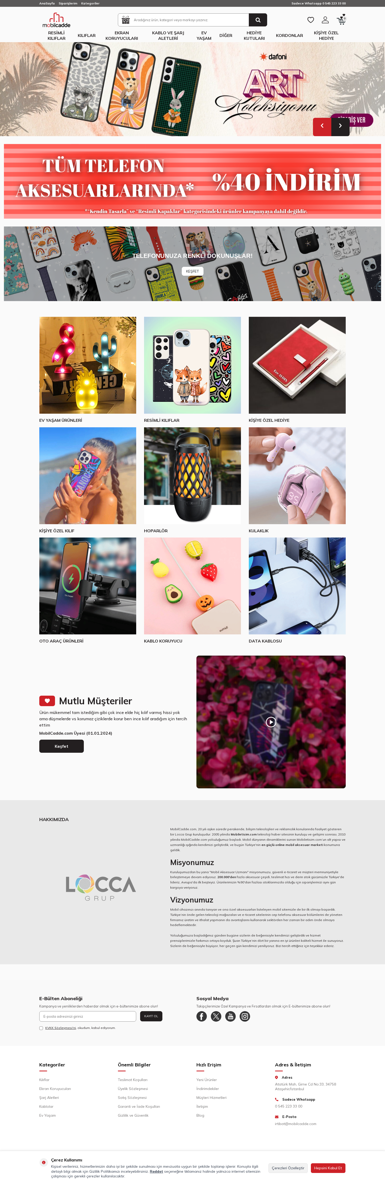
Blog (200, 1115)
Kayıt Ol (151, 1016)
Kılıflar (87, 35)
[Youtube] (230, 1016)
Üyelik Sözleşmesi (133, 1088)
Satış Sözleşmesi (132, 1097)
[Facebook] (201, 1016)
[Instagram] (245, 1016)
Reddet (156, 1171)
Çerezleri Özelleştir (288, 1168)
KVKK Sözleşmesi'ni (60, 1028)
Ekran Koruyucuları (122, 35)
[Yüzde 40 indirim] (192, 181)
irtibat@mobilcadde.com (295, 1123)
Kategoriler (90, 3)
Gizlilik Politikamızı (104, 1171)
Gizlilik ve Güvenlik (133, 1115)
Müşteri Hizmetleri (211, 1097)
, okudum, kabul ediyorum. (80, 1028)
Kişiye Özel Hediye (326, 35)
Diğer (225, 35)
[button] (322, 127)
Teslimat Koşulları (132, 1079)
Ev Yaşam (204, 35)
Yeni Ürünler (206, 1079)
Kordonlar (289, 35)
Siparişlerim (68, 3)
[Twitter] (216, 1016)
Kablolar (46, 1106)
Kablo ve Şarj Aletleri (168, 35)
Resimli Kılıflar (56, 35)
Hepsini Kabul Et (328, 1168)
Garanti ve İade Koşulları (139, 1106)
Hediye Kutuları (254, 35)
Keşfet (61, 746)
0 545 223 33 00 (288, 1106)
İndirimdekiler (207, 1088)
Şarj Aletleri (49, 1097)
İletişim (202, 1106)
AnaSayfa (47, 3)
